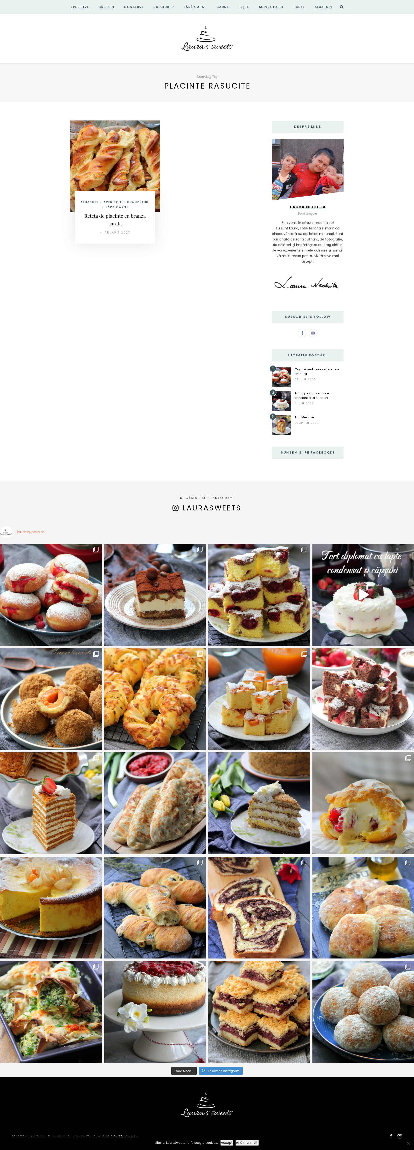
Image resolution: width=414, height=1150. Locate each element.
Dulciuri (162, 7)
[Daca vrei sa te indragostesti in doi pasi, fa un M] (51, 803)
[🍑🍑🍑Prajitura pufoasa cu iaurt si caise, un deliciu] (259, 699)
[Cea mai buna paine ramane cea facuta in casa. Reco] (155, 908)
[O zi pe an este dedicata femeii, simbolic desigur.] (155, 1012)
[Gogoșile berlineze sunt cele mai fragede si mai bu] (51, 595)
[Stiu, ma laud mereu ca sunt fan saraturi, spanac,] (155, 699)
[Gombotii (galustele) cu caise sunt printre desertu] (51, 699)
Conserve (134, 7)
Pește (243, 7)
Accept (227, 1142)
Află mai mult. (247, 1142)
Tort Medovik (305, 417)
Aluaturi (323, 7)
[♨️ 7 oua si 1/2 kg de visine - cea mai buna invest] (259, 595)
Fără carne (195, 7)
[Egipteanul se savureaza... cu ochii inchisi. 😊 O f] (259, 803)
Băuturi (107, 7)
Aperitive (79, 7)
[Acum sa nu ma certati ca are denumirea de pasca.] (51, 908)
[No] (408, 1143)
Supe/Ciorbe (271, 7)
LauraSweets (212, 508)
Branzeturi (138, 202)
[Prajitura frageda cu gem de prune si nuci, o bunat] (259, 1012)
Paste (299, 7)
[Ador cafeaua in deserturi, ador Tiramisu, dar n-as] (155, 595)
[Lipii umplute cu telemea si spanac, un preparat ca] (51, 1012)
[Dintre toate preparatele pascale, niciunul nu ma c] (259, 908)
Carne (222, 7)
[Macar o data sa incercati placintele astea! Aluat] (155, 803)
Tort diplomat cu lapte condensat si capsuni (312, 395)
